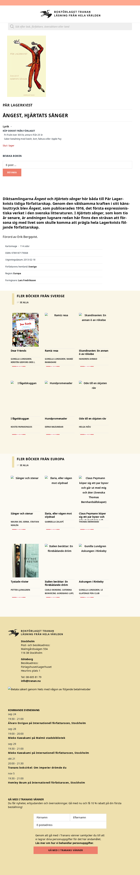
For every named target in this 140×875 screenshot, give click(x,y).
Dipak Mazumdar (54, 426)
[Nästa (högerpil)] (133, 437)
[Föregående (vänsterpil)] (6, 437)
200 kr (53, 597)
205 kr (87, 529)
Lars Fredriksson (27, 280)
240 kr (53, 529)
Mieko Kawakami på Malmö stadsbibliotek (36, 738)
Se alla (24, 302)
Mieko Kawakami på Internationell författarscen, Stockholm (48, 753)
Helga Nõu (85, 426)
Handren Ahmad (88, 358)
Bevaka (12, 172)
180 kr (19, 434)
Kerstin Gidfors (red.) (23, 362)
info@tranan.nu (31, 681)
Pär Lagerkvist (18, 105)
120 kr (19, 366)
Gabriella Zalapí (54, 521)
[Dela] (120, 4)
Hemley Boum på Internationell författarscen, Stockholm (46, 782)
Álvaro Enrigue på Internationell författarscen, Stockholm (47, 723)
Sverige (32, 266)
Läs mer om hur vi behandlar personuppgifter (64, 843)
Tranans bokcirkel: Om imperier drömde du (37, 767)
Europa (17, 273)
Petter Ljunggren (20, 589)
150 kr (53, 366)
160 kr (87, 366)
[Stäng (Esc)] (128, 4)
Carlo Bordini (53, 589)
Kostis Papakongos (21, 426)
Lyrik (6, 126)
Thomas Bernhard (89, 521)
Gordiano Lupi (65, 593)
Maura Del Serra (20, 521)
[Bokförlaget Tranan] (70, 14)
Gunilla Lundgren (21, 358)
